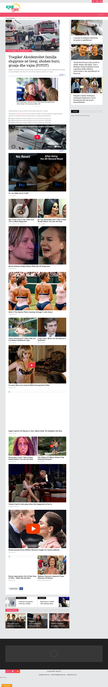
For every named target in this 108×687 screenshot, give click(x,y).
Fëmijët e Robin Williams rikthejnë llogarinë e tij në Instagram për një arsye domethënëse (84, 98)
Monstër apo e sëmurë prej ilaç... (14, 624)
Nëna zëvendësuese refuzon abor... (35, 623)
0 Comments (13, 50)
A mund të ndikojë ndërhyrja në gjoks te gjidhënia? (85, 39)
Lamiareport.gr (20, 113)
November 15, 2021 (24, 50)
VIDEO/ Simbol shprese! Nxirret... (58, 624)
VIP (73, 45)
